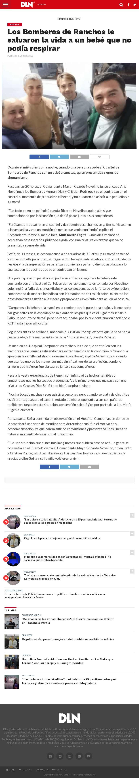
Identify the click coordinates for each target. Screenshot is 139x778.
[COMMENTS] (99, 156)
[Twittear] (59, 156)
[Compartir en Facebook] (39, 156)
